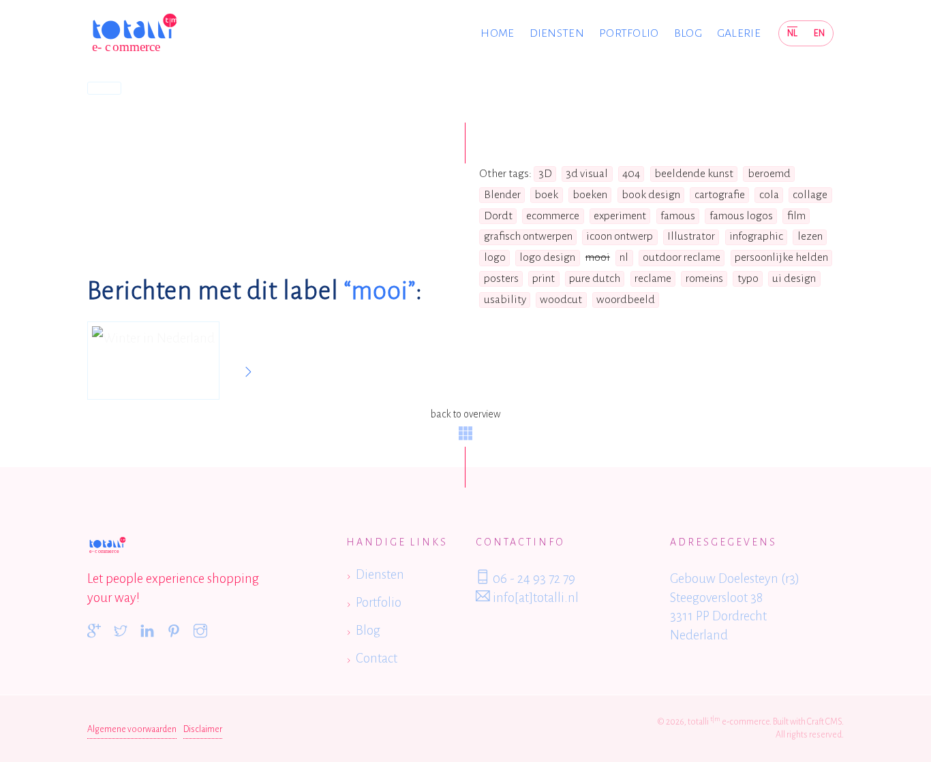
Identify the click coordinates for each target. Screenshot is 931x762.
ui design (794, 278)
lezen (810, 236)
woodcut (561, 299)
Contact (376, 658)
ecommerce (552, 216)
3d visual (587, 174)
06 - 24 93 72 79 (532, 578)
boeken (590, 195)
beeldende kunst (693, 174)
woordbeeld (625, 299)
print (543, 278)
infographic (756, 236)
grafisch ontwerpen (528, 236)
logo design (547, 257)
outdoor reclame (681, 257)
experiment (620, 216)
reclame (653, 278)
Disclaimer (202, 729)
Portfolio (629, 33)
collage (810, 195)
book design (651, 195)
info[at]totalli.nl (534, 597)
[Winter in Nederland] (153, 360)
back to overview (465, 414)
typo (748, 278)
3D (545, 174)
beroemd (769, 174)
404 (631, 174)
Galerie (739, 33)
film (796, 216)
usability (505, 299)
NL (792, 33)
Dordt (498, 216)
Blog (688, 33)
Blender (502, 195)
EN (819, 33)
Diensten (557, 33)
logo (495, 257)
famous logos (741, 216)
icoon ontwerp (619, 236)
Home (497, 33)
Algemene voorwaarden (132, 729)
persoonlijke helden (781, 257)
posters (501, 278)
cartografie (720, 195)
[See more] (248, 372)
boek (546, 195)
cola (769, 195)
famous (677, 216)
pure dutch (594, 278)
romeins (704, 278)
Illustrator (691, 236)
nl (624, 257)
